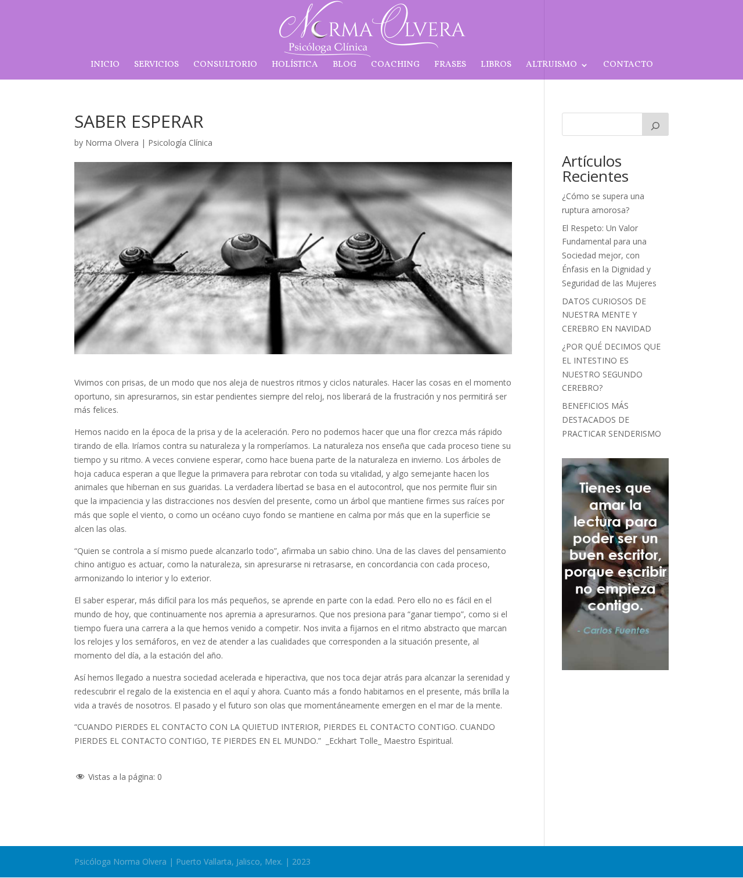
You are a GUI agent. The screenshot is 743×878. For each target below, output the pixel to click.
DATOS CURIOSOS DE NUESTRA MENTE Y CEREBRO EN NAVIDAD (606, 315)
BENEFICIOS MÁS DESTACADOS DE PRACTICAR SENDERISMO (611, 419)
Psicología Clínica (180, 142)
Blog (344, 66)
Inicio (105, 66)
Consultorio (225, 66)
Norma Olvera (112, 142)
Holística (295, 66)
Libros (496, 66)
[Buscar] (655, 124)
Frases (450, 66)
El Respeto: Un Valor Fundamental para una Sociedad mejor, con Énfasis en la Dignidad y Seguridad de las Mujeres (609, 255)
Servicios (156, 66)
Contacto (628, 66)
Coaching (395, 66)
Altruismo (551, 66)
